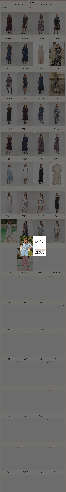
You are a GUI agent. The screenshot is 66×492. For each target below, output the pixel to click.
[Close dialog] (45, 236)
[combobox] (36, 248)
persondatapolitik (42, 253)
